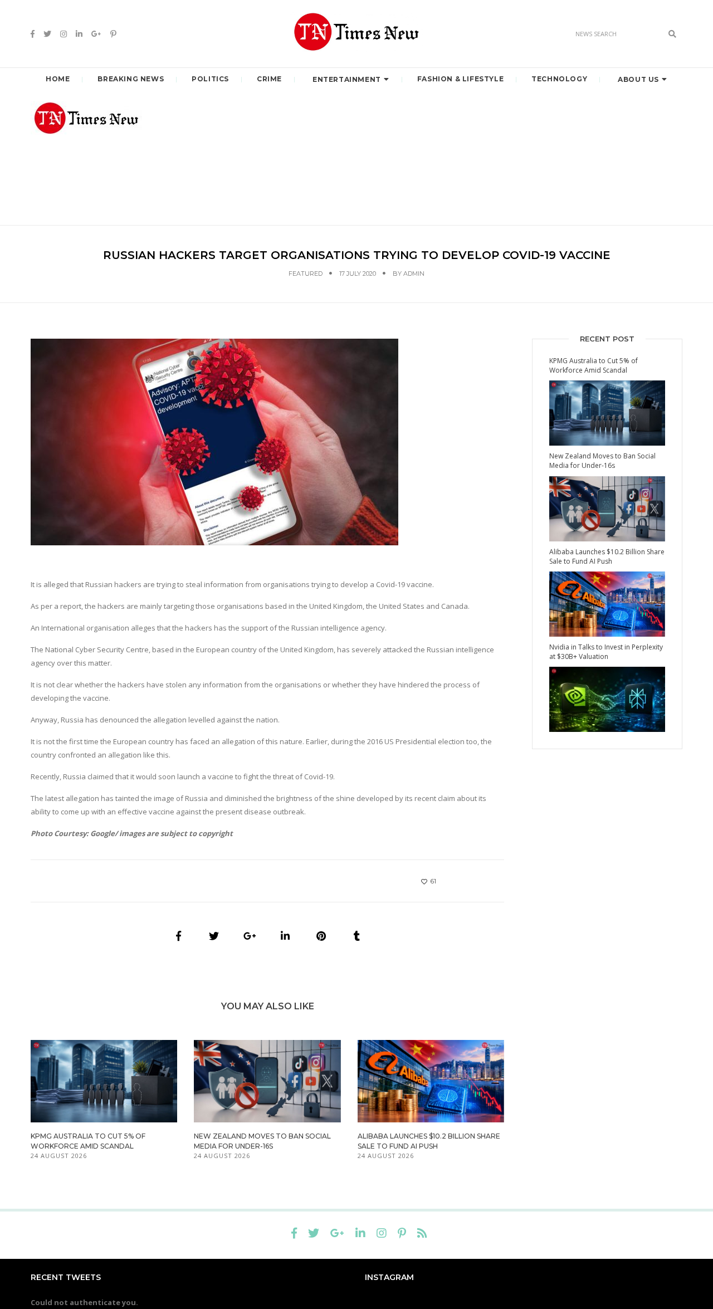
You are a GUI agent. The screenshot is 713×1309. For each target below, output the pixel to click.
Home (58, 79)
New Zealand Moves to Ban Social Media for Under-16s (602, 460)
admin (413, 273)
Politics (210, 79)
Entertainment (346, 79)
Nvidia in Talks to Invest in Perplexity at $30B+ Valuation (606, 651)
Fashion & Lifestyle (460, 79)
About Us (638, 79)
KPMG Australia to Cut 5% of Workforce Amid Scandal (593, 365)
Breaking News (130, 79)
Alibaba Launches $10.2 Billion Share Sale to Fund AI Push (607, 556)
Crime (269, 79)
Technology (559, 79)
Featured (306, 273)
